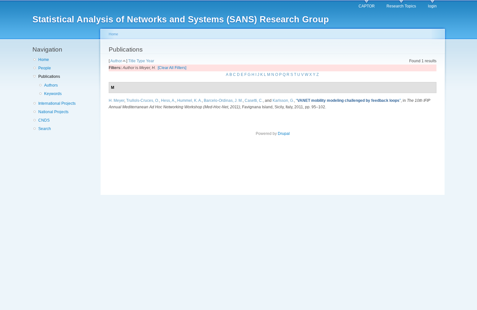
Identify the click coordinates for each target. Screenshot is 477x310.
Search (44, 128)
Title (132, 61)
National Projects (53, 112)
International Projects (57, 103)
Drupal (284, 133)
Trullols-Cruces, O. (142, 100)
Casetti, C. (254, 100)
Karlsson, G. (283, 100)
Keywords (53, 93)
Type (141, 61)
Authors (51, 85)
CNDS (44, 120)
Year (150, 61)
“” (348, 100)
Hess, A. (168, 100)
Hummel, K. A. (189, 100)
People (44, 68)
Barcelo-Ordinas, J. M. (223, 100)
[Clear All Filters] (172, 68)
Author (116, 61)
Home (43, 59)
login (432, 6)
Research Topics (401, 6)
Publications (49, 76)
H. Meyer (116, 100)
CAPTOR (367, 6)
